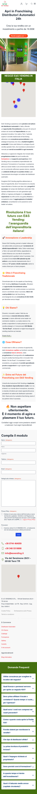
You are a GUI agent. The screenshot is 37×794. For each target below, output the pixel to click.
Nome (2, 447)
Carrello (3, 644)
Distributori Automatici (8, 627)
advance (19, 353)
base (13, 353)
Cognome (3, 453)
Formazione (5, 637)
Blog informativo (6, 657)
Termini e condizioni (7, 614)
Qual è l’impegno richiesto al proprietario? (15, 758)
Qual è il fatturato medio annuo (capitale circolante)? (16, 785)
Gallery (3, 640)
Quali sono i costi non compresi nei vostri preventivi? (17, 711)
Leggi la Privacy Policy (29, 519)
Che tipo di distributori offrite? (15, 739)
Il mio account (5, 647)
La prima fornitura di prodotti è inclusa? (15, 748)
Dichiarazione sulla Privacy (22, 611)
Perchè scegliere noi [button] (17, 36)
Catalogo (4, 634)
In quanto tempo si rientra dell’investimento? (13, 775)
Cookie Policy (5, 611)
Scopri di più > (6, 336)
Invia (18, 535)
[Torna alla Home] (5, 3)
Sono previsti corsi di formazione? (17, 766)
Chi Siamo (4, 630)
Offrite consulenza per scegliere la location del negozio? (17, 678)
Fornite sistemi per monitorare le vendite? (16, 731)
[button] (32, 3)
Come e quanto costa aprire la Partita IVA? (18, 721)
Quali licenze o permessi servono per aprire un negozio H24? (17, 688)
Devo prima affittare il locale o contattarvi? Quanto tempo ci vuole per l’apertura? (17, 699)
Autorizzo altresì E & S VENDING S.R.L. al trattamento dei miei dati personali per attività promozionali (19, 529)
